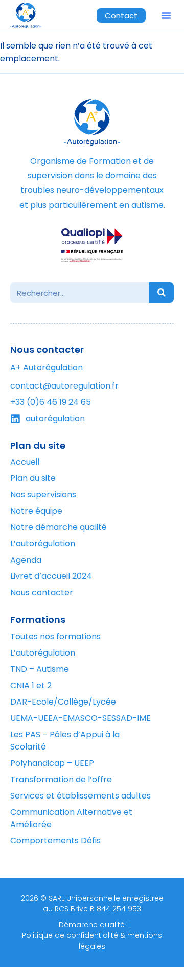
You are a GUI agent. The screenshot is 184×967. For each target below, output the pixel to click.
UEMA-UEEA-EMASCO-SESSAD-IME (80, 718)
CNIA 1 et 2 (31, 685)
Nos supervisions (43, 494)
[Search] (161, 292)
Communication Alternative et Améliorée (71, 818)
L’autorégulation (42, 653)
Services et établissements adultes (80, 796)
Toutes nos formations (55, 636)
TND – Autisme (39, 669)
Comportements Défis (55, 841)
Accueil (24, 462)
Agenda (25, 560)
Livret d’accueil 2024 (51, 576)
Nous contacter (41, 592)
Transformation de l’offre (61, 779)
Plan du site (33, 478)
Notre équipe (36, 511)
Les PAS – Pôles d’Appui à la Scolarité (65, 741)
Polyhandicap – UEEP (52, 763)
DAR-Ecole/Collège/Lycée (63, 702)
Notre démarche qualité (58, 527)
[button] (166, 15)
